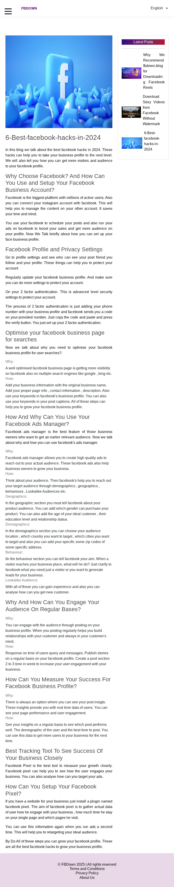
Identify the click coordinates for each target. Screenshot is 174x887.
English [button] (157, 8)
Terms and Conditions (87, 869)
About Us (87, 878)
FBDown (29, 8)
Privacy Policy (87, 873)
